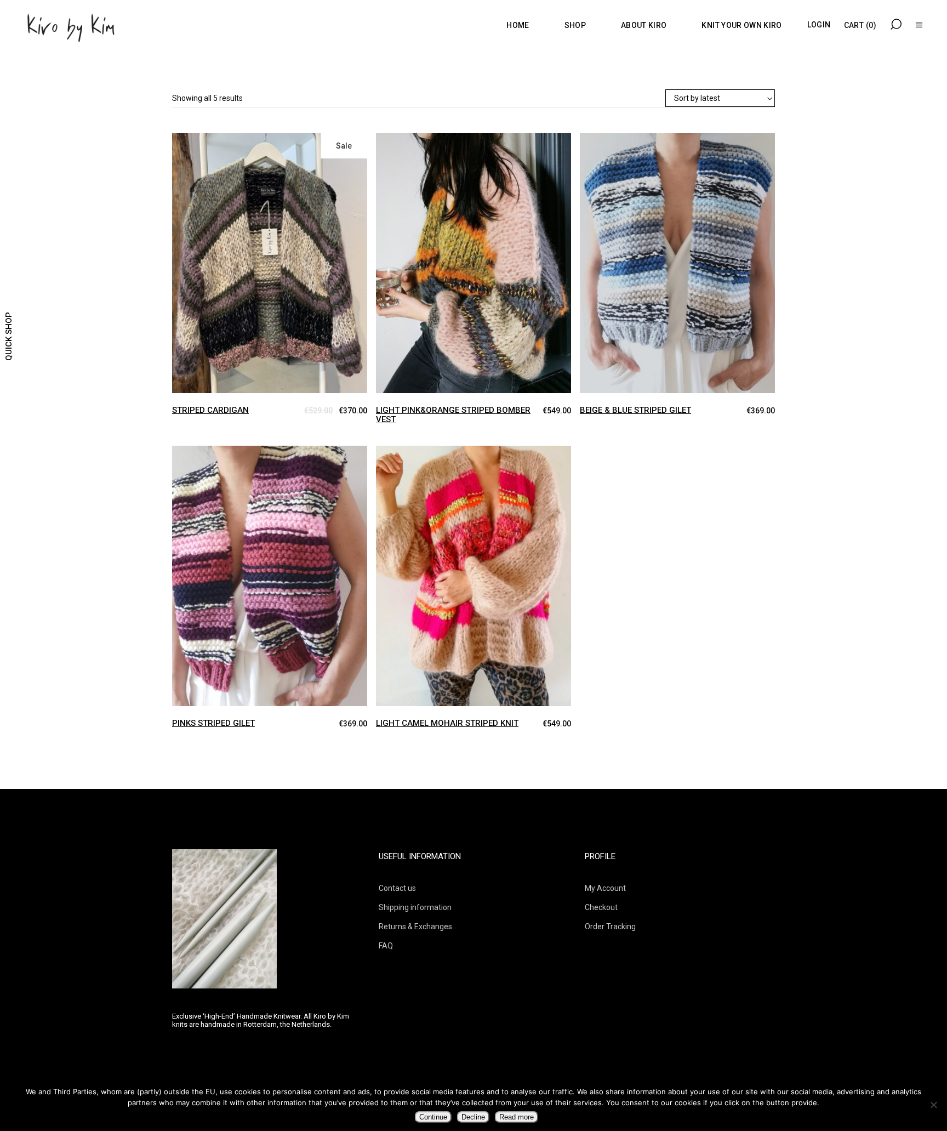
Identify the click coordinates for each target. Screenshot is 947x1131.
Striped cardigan (210, 410)
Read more (516, 1117)
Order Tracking (610, 926)
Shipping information (415, 907)
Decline (473, 1117)
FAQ (386, 945)
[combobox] (720, 98)
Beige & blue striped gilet (635, 410)
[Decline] (933, 1104)
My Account (605, 888)
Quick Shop (9, 336)
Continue (433, 1117)
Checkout (601, 907)
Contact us (397, 888)
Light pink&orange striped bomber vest (453, 414)
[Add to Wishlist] (201, 150)
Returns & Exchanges (415, 926)
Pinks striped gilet (213, 723)
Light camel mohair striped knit (447, 723)
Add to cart (181, 143)
